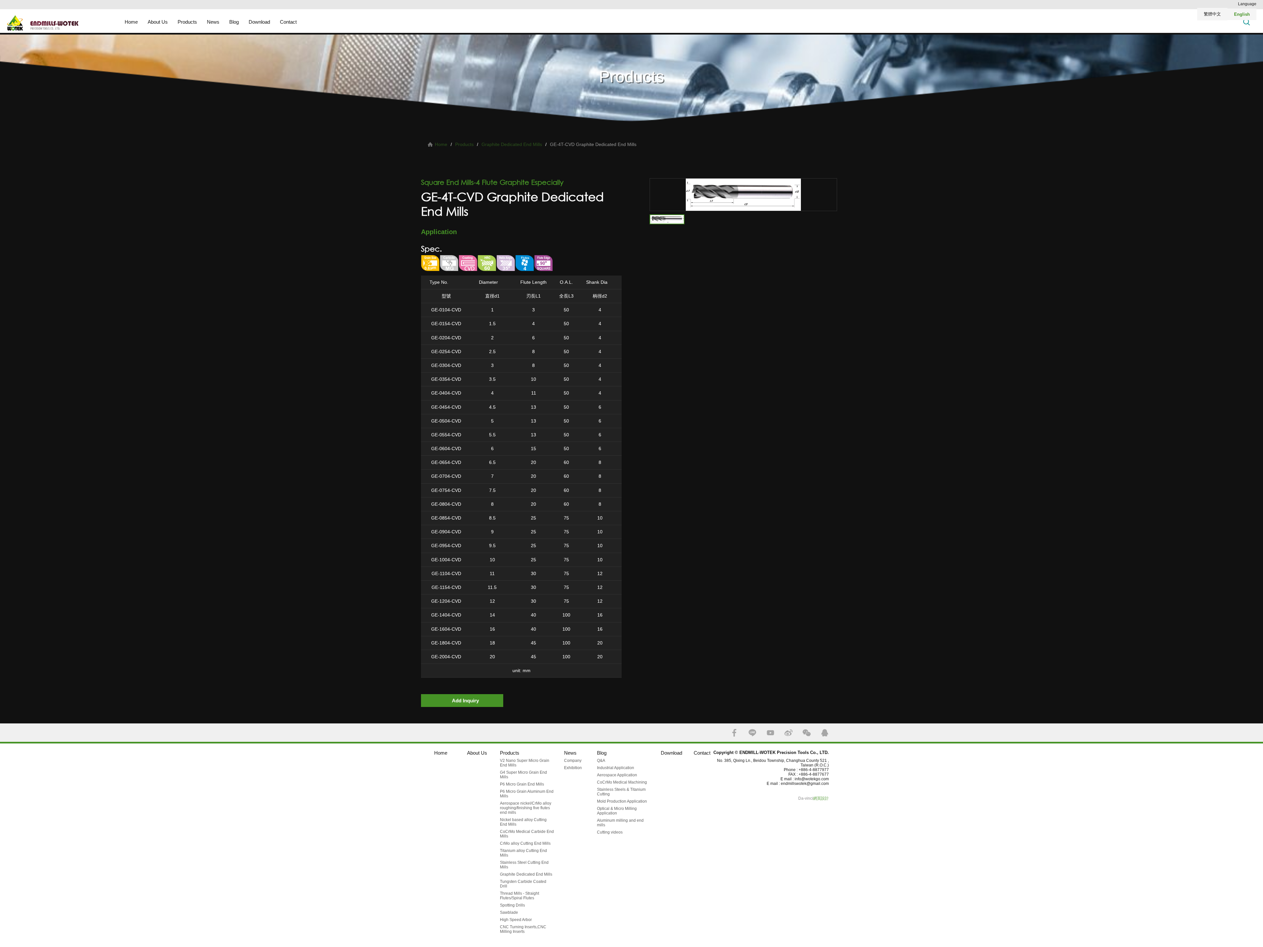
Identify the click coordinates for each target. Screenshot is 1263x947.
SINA (788, 733)
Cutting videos (610, 832)
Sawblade (509, 912)
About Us (158, 22)
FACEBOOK (734, 733)
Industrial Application (615, 767)
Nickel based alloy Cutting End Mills (523, 822)
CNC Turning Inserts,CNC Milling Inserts (523, 929)
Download (259, 22)
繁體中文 (1212, 14)
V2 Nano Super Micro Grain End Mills (524, 762)
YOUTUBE (770, 733)
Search (1246, 22)
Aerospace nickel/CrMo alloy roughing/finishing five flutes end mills (525, 808)
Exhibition (573, 767)
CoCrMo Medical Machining (622, 782)
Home (131, 22)
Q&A (601, 760)
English (1242, 14)
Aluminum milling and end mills (620, 822)
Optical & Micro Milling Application (617, 810)
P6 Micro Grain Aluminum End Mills (527, 793)
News (213, 22)
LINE (752, 733)
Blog (234, 22)
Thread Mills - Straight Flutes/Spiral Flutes (519, 895)
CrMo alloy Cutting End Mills (525, 843)
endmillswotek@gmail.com (805, 783)
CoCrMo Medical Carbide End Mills (527, 833)
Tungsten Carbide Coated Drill (523, 883)
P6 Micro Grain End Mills (522, 784)
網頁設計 (821, 798)
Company (573, 760)
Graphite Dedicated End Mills (512, 144)
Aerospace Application (617, 775)
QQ (825, 733)
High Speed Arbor (516, 919)
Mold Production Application (622, 801)
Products (187, 22)
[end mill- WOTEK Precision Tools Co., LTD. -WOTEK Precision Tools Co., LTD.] (63, 23)
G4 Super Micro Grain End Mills (523, 774)
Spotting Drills (512, 905)
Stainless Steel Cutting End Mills (524, 864)
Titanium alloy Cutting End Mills (523, 853)
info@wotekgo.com (812, 779)
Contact (288, 22)
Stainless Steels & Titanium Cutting (621, 791)
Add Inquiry (465, 700)
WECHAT (807, 733)
